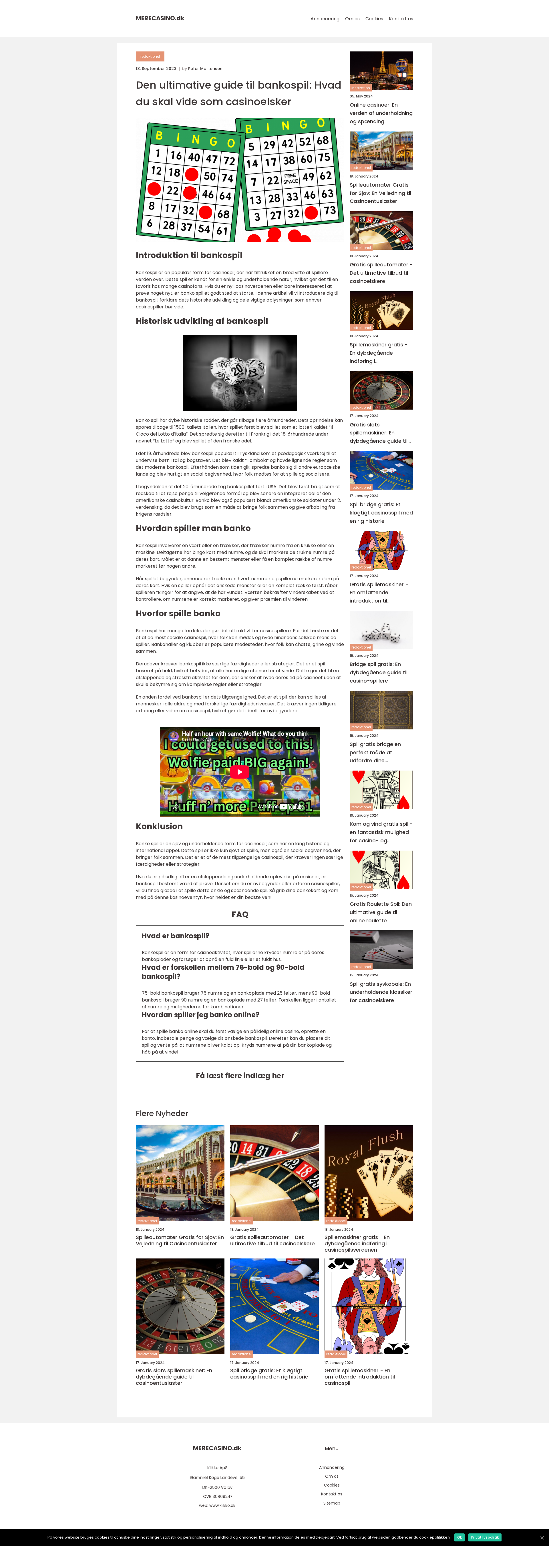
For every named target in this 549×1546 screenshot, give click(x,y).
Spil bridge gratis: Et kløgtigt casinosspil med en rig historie (381, 512)
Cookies (374, 18)
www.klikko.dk (222, 1505)
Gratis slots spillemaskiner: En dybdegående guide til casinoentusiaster (378, 433)
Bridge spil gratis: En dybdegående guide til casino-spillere (378, 672)
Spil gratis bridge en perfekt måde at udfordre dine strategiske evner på (376, 753)
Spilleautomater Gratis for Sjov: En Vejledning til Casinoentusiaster (380, 193)
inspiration (360, 87)
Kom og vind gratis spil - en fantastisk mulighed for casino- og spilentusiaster (381, 832)
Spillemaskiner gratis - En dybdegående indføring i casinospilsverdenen (379, 353)
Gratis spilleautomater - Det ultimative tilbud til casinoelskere (381, 273)
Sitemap (331, 1503)
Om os (352, 18)
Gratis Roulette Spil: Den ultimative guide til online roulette (381, 912)
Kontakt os (401, 18)
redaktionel (150, 56)
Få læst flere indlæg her (240, 1076)
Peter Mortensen (205, 69)
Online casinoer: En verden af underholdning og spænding (381, 113)
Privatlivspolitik (485, 1537)
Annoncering (325, 18)
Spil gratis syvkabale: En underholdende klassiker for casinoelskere (381, 992)
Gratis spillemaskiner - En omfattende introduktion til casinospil (379, 593)
